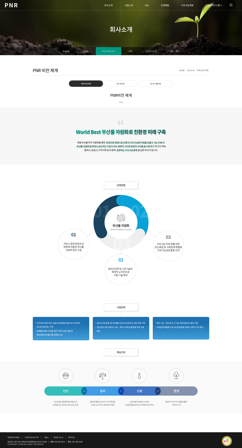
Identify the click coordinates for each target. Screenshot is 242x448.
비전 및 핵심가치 (108, 51)
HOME (182, 70)
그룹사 (46, 437)
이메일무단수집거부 (32, 437)
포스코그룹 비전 (155, 83)
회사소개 (190, 70)
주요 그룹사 (174, 51)
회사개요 (66, 51)
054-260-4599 (77, 441)
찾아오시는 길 (151, 51)
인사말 (86, 51)
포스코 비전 (120, 83)
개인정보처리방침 (13, 437)
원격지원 (71, 437)
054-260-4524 (59, 441)
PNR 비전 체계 (202, 70)
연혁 (130, 51)
